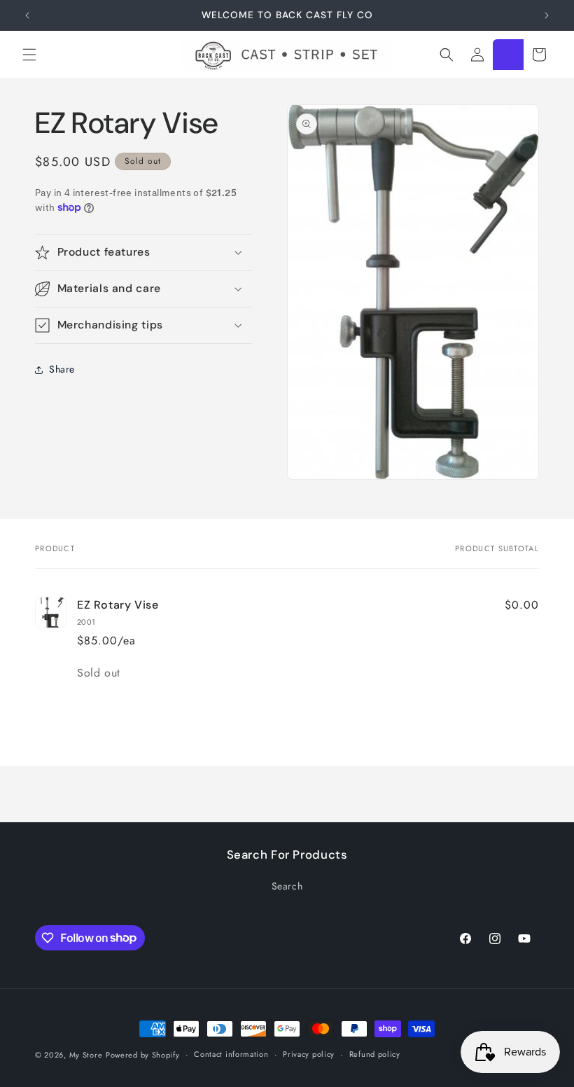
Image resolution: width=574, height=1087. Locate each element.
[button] (29, 54)
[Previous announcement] (27, 15)
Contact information (231, 1054)
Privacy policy (309, 1054)
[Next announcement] (546, 15)
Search (287, 886)
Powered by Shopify (143, 1054)
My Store (86, 1054)
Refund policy (374, 1054)
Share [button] (62, 369)
